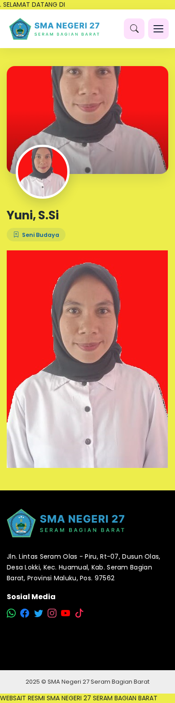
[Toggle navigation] (158, 28)
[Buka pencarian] (134, 28)
